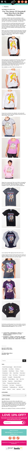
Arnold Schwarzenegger (7, 366)
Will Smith (21, 387)
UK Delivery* (14, 430)
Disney (17, 371)
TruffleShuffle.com (14, 333)
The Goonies (5, 385)
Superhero (10, 381)
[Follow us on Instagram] (14, 438)
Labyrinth (4, 377)
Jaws (10, 375)
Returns (14, 434)
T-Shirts (4, 383)
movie (13, 389)
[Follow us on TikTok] (18, 438)
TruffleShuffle (5, 387)
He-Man (23, 336)
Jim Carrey (15, 375)
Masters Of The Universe (16, 337)
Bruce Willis (4, 368)
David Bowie (11, 371)
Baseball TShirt (8, 336)
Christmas (17, 368)
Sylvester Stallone (18, 381)
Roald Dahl (4, 379)
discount (9, 389)
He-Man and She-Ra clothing (8, 326)
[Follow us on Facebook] (10, 438)
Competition (4, 371)
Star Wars (4, 381)
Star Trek (22, 379)
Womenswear (7, 334)
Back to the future (17, 366)
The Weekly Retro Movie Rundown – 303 (7, 354)
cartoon (17, 336)
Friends (21, 371)
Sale (17, 379)
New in (20, 332)
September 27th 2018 (6, 9)
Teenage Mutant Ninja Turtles (13, 383)
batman (4, 389)
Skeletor (11, 338)
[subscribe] (23, 422)
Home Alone (22, 373)
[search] (24, 360)
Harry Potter (15, 373)
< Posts (5, 6)
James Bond (5, 375)
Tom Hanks (11, 385)
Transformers (18, 385)
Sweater (17, 338)
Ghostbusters (5, 373)
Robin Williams (12, 379)
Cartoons (6, 332)
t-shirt (23, 338)
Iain (14, 9)
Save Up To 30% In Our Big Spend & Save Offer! (7, 349)
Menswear (13, 332)
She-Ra (5, 338)
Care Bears (11, 368)
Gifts (11, 373)
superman (19, 389)
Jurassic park (22, 375)
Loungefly (10, 377)
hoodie (5, 337)
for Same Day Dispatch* (14, 432)
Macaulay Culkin (17, 377)
